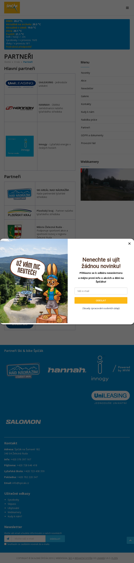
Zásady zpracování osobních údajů (101, 308)
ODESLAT (101, 300)
